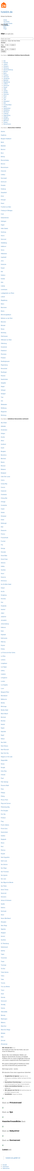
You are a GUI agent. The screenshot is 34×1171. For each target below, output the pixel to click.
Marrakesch (4, 695)
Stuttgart (3, 393)
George (3, 548)
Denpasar (3, 516)
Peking (3, 796)
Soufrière (3, 940)
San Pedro (4, 886)
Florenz (3, 534)
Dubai (2, 519)
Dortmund (3, 182)
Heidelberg (4, 243)
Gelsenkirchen (5, 217)
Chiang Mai (4, 498)
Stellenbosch (4, 947)
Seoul (2, 915)
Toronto (3, 983)
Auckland (3, 444)
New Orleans (4, 746)
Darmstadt (4, 178)
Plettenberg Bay (5, 807)
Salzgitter (3, 383)
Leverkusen (4, 289)
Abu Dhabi (4, 422)
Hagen (3, 225)
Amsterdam (4, 430)
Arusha (3, 437)
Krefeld (3, 279)
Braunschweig (5, 160)
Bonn (2, 153)
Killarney (3, 642)
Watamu (3, 1022)
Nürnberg (3, 332)
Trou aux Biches (5, 986)
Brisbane (3, 469)
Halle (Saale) (4, 228)
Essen (2, 203)
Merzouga (3, 706)
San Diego (4, 868)
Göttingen (3, 221)
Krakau (3, 649)
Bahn (4, 27)
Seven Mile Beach (6, 918)
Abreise (3, 47)
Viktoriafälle (4, 1012)
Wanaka (3, 1015)
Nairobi (3, 724)
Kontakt (5, 1165)
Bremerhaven (4, 167)
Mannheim (4, 307)
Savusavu (3, 897)
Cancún (3, 487)
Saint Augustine (5, 857)
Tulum (2, 990)
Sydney (3, 950)
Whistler (3, 1033)
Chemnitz (3, 171)
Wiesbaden (4, 404)
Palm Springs (4, 782)
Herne (2, 250)
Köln (2, 282)
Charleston (4, 494)
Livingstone (4, 677)
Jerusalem (4, 620)
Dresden (3, 185)
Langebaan (4, 663)
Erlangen (3, 200)
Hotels (5, 20)
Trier (2, 397)
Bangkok (3, 451)
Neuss (2, 329)
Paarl (2, 778)
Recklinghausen (5, 361)
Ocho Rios (4, 771)
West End (3, 1026)
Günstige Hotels (7, 23)
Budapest (3, 473)
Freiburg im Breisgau (6, 210)
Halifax (3, 566)
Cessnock (3, 491)
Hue (2, 602)
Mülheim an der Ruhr (7, 318)
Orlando (3, 774)
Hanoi (2, 573)
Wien (2, 1037)
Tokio (2, 979)
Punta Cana (4, 828)
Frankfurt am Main (6, 207)
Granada (3, 552)
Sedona (3, 907)
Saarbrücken (4, 379)
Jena (2, 261)
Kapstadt (3, 634)
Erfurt (2, 196)
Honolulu (3, 598)
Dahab (3, 512)
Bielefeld (3, 146)
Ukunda (3, 997)
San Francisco (5, 871)
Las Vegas (4, 667)
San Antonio (4, 864)
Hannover (3, 239)
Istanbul (3, 609)
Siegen (3, 386)
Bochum (3, 149)
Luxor (2, 688)
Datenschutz (6, 1168)
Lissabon (3, 674)
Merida (3, 703)
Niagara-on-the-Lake (6, 757)
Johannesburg (5, 624)
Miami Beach (4, 713)
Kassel (3, 268)
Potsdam (3, 358)
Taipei (2, 954)
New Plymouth (5, 749)
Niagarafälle (4, 760)
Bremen (3, 164)
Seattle (3, 904)
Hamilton (3, 570)
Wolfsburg (3, 408)
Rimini (2, 843)
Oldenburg (4, 343)
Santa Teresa (4, 889)
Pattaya (3, 792)
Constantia (4, 505)
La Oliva (3, 656)
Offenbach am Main (6, 340)
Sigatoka (3, 929)
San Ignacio (4, 875)
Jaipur (2, 613)
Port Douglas (4, 810)
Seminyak (3, 911)
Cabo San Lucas (5, 476)
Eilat (2, 527)
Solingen (3, 390)
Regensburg (4, 365)
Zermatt (3, 1040)
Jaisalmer (3, 616)
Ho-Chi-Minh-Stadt (6, 584)
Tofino (2, 976)
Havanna (3, 577)
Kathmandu (4, 638)
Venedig (3, 1004)
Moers (2, 311)
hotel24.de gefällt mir (13, 1158)
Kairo (2, 631)
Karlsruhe (3, 264)
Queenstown (4, 832)
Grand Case (4, 559)
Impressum (6, 1166)
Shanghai (3, 922)
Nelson (3, 739)
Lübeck (3, 297)
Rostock (3, 376)
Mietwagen (6, 25)
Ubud (2, 994)
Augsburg (3, 135)
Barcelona (3, 455)
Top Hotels (6, 22)
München (3, 322)
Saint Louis (4, 861)
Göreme (3, 563)
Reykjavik (3, 839)
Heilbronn (3, 246)
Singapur (3, 933)
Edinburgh (4, 523)
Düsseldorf (4, 192)
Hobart (3, 588)
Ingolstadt (3, 257)
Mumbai (3, 721)
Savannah (3, 893)
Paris (2, 789)
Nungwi (3, 767)
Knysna (3, 645)
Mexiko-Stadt (4, 710)
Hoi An (3, 591)
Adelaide (3, 426)
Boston (3, 462)
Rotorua (3, 850)
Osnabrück (4, 347)
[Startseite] (3, 5)
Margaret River (5, 692)
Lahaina (3, 660)
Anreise (3, 42)
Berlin (2, 142)
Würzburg (3, 415)
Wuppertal (4, 411)
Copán (3, 509)
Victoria (3, 1008)
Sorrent (3, 936)
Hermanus (4, 581)
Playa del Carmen (6, 803)
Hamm (3, 235)
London (3, 681)
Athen (2, 440)
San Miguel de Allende (7, 882)
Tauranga (3, 965)
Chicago (3, 501)
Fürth (2, 214)
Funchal (3, 541)
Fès (2, 545)
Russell (3, 853)
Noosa (2, 764)
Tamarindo (4, 958)
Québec (3, 836)
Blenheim (3, 458)
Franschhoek (4, 537)
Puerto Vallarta (5, 825)
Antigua (3, 433)
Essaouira (3, 530)
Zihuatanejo (4, 1044)
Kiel (2, 271)
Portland (3, 818)
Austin (2, 448)
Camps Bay (4, 484)
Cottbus (3, 174)
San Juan (3, 879)
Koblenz (3, 275)
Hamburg (3, 232)
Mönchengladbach (6, 314)
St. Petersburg (5, 943)
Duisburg (3, 189)
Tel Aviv (3, 968)
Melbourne (4, 699)
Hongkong (4, 595)
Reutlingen (4, 372)
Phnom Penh (4, 800)
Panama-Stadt (5, 785)
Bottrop (3, 156)
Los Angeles (4, 685)
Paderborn (4, 350)
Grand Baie (4, 555)
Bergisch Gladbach (6, 138)
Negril (2, 735)
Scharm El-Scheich (6, 900)
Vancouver (4, 1001)
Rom (2, 846)
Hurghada (3, 606)
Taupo (2, 961)
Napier (3, 728)
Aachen (3, 131)
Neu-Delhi (3, 742)
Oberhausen (4, 336)
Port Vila (3, 814)
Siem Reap (4, 925)
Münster (3, 325)
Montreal (3, 717)
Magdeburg (4, 300)
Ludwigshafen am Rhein (7, 293)
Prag (2, 821)
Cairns (2, 480)
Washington (4, 1019)
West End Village (5, 1029)
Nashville (3, 731)
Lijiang (2, 670)
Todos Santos (4, 972)
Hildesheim (4, 253)
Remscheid (4, 368)
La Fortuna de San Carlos (8, 652)
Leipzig (3, 286)
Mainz (2, 304)
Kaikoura (3, 627)
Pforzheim (3, 354)
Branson (3, 466)
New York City (5, 753)
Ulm (2, 401)
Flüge (5, 29)
